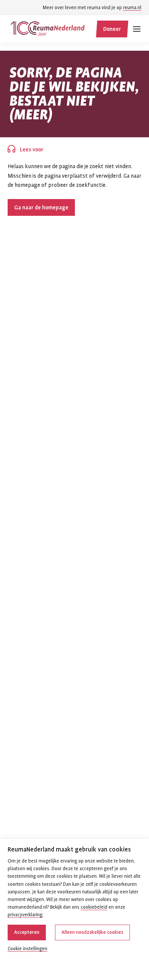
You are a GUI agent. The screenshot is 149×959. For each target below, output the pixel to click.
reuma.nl (132, 7)
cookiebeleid (94, 907)
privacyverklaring (25, 914)
